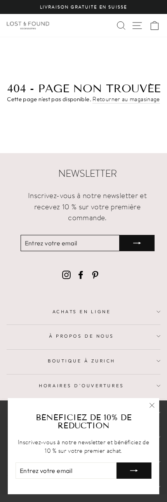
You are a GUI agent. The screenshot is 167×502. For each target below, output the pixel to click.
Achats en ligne (81, 311)
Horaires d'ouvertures (81, 385)
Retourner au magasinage (126, 99)
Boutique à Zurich (81, 361)
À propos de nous (81, 336)
